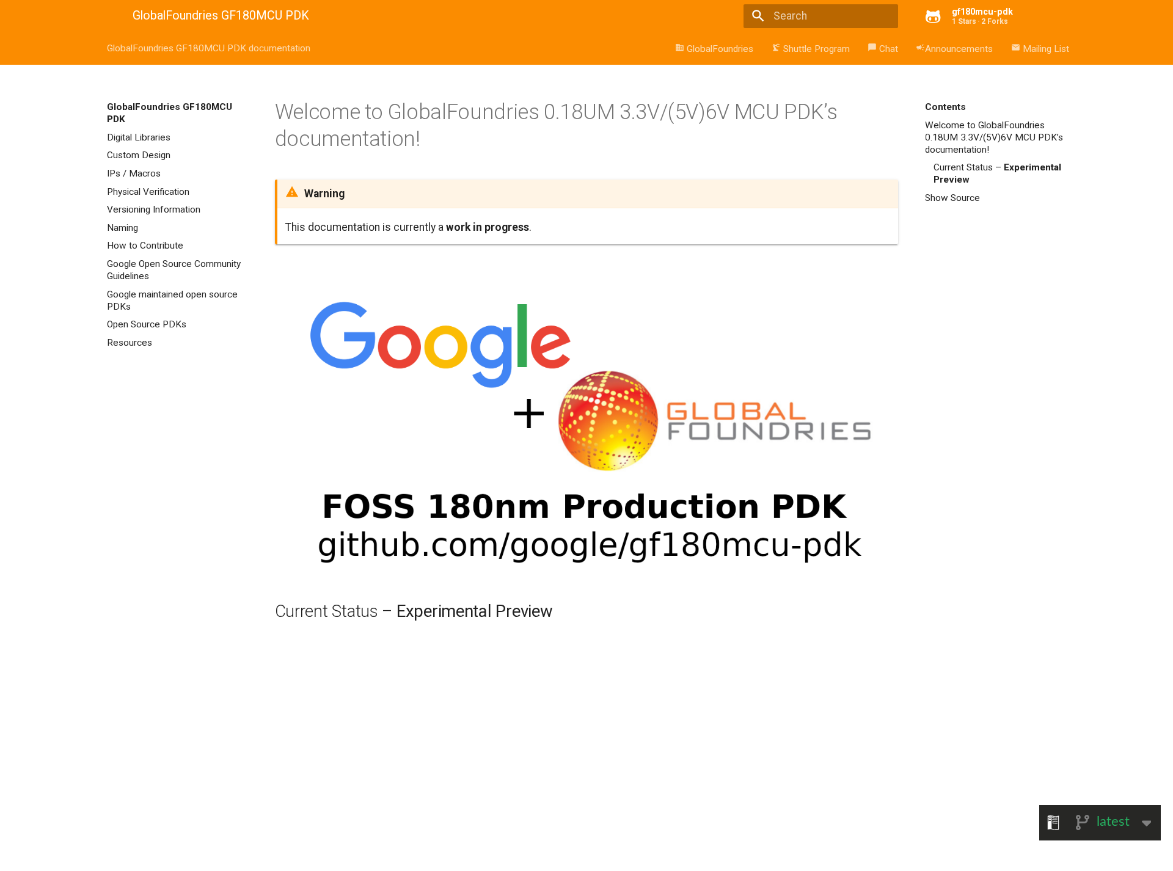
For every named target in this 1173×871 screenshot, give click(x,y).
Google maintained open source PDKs (172, 300)
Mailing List (1040, 48)
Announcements (954, 48)
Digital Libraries (138, 137)
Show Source (952, 197)
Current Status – (997, 173)
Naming (122, 227)
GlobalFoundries (714, 48)
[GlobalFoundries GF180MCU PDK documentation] (109, 17)
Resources (129, 342)
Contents (945, 106)
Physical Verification (148, 191)
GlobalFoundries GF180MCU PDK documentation (208, 48)
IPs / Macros (134, 173)
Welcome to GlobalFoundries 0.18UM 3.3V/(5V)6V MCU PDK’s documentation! (994, 137)
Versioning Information (153, 209)
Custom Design (138, 155)
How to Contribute (145, 245)
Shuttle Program (811, 48)
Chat (883, 48)
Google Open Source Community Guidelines (174, 270)
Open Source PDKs (146, 324)
